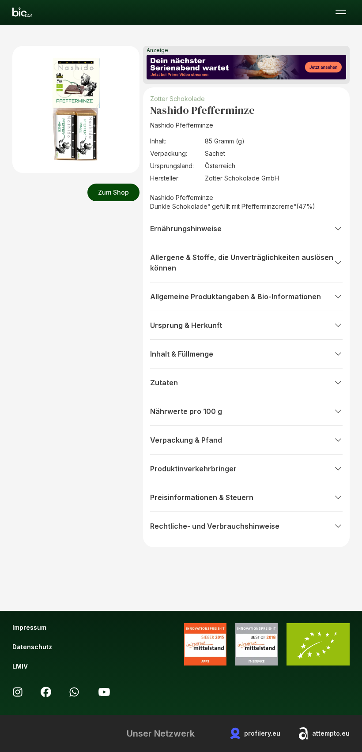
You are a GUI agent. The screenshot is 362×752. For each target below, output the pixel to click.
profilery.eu (262, 733)
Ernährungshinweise (186, 228)
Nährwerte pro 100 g (186, 411)
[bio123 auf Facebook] (46, 692)
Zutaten (164, 382)
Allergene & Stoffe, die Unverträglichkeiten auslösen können (241, 262)
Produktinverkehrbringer (193, 468)
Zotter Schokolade (177, 98)
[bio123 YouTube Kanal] (104, 692)
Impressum (29, 627)
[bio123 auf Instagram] (17, 692)
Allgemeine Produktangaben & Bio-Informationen (235, 296)
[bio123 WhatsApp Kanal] (74, 692)
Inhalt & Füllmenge (181, 354)
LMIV (20, 666)
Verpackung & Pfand (186, 440)
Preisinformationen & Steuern (201, 497)
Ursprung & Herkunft (186, 325)
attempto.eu (331, 733)
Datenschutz (32, 646)
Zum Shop (113, 192)
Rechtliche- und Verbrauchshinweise (214, 526)
